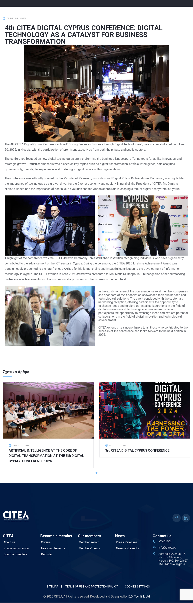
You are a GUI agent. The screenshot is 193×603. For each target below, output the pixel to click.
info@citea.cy (167, 547)
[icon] (176, 518)
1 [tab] (101, 473)
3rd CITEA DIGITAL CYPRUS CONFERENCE (137, 450)
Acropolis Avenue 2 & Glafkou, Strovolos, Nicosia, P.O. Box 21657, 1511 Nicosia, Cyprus (173, 559)
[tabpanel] (48, 425)
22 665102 (165, 541)
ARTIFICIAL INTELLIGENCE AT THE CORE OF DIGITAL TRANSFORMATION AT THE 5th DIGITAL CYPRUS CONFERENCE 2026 (46, 455)
